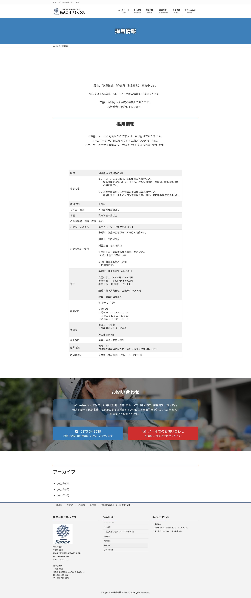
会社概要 (58, 505)
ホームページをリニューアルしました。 (169, 531)
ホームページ (109, 523)
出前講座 (158, 524)
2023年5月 (63, 489)
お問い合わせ (109, 550)
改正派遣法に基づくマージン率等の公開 (115, 505)
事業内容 (70, 505)
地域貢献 (81, 505)
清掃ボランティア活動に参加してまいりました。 (172, 527)
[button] (88, 433)
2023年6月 (63, 483)
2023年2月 (63, 495)
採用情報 (93, 505)
